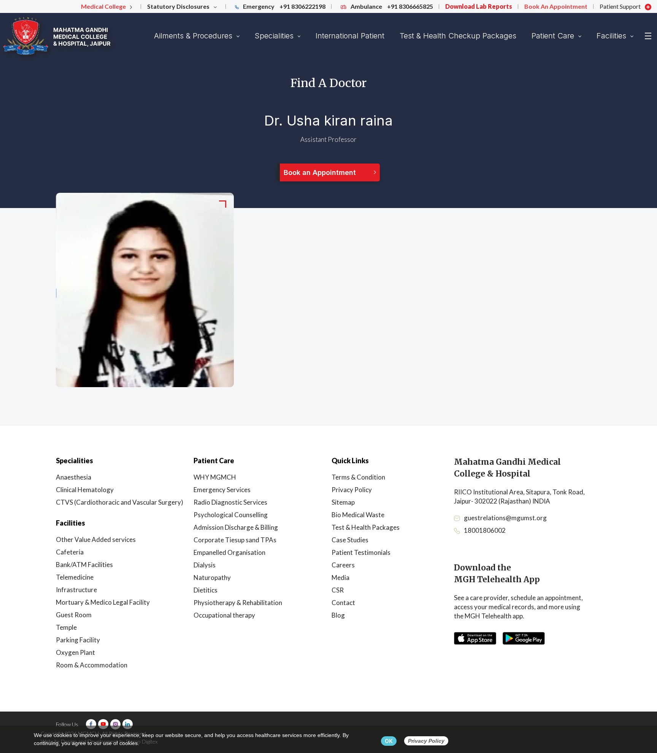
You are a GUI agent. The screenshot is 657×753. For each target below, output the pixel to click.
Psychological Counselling (231, 515)
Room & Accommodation (91, 665)
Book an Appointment (320, 172)
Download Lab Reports (478, 6)
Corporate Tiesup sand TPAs (235, 540)
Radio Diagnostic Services (230, 502)
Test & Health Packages (366, 527)
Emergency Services (222, 490)
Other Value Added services (96, 539)
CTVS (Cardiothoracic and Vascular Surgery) (119, 502)
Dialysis (205, 565)
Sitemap (343, 502)
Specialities (275, 35)
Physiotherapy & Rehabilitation (238, 603)
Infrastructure (76, 590)
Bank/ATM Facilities (84, 565)
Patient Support (621, 6)
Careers (343, 565)
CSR (338, 590)
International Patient (350, 35)
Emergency (283, 6)
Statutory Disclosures (179, 6)
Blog (338, 615)
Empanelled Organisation (229, 552)
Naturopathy (212, 577)
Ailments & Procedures (194, 35)
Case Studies (350, 540)
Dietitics (205, 590)
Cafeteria (70, 552)
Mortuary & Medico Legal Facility (103, 602)
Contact (343, 603)
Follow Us (67, 724)
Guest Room (74, 615)
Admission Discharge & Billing (236, 527)
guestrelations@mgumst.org (505, 518)
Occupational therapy (224, 615)
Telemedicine (75, 577)
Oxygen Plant (75, 652)
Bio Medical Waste (358, 515)
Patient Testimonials (361, 552)
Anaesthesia (73, 477)
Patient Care (554, 35)
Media (340, 577)
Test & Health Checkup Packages (458, 35)
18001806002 (485, 530)
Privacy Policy (352, 490)
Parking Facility (78, 640)
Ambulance (391, 6)
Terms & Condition (358, 477)
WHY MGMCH (215, 477)
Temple (66, 627)
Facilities (612, 35)
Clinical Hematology (85, 490)
